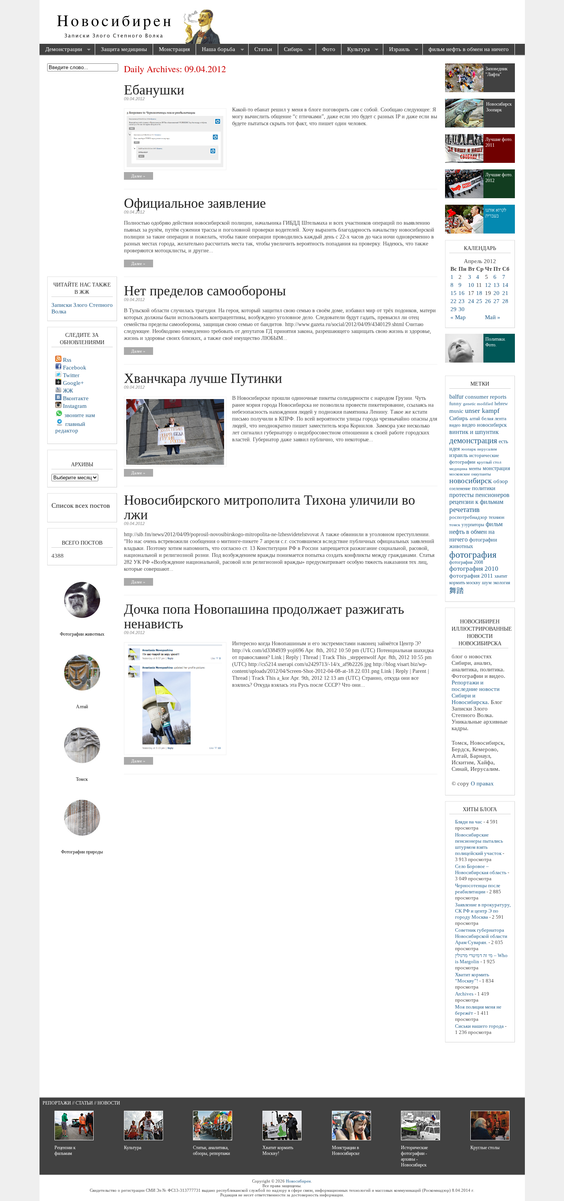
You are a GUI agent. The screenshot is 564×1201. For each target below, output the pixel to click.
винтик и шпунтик (474, 432)
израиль (458, 455)
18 (479, 293)
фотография (472, 555)
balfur (456, 396)
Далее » (138, 176)
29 (453, 309)
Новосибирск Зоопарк (499, 107)
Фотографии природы (82, 852)
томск (454, 524)
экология (501, 582)
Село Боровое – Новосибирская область (480, 869)
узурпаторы (473, 524)
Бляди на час (468, 822)
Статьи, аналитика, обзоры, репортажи (211, 1150)
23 (461, 301)
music (456, 411)
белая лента (494, 418)
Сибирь (290, 49)
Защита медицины (124, 49)
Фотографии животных (82, 634)
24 (471, 301)
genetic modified (478, 403)
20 (496, 293)
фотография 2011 (471, 576)
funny (455, 403)
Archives (464, 994)
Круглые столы (485, 1147)
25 (479, 301)
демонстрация (473, 440)
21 (505, 293)
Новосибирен (298, 1181)
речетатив (464, 509)
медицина (458, 468)
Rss (66, 360)
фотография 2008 (466, 562)
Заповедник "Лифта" (496, 71)
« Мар (458, 317)
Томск (82, 779)
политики (483, 488)
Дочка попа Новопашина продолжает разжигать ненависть (264, 615)
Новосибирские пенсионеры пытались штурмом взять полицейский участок (479, 844)
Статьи (263, 49)
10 (471, 285)
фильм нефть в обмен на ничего (469, 49)
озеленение (459, 488)
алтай (475, 418)
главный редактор (70, 427)
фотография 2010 (473, 568)
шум (486, 582)
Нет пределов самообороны (205, 290)
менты (475, 468)
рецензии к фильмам (476, 502)
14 (505, 285)
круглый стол (489, 462)
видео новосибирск (484, 425)
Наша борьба (215, 49)
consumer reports (485, 397)
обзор (500, 481)
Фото (328, 49)
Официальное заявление (195, 202)
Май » (492, 317)
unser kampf (482, 410)
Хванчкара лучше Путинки (203, 377)
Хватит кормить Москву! (277, 1150)
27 (496, 301)
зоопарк (468, 449)
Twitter (70, 375)
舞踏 (456, 590)
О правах (482, 783)
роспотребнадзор (468, 517)
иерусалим (487, 449)
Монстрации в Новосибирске (346, 1150)
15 (453, 293)
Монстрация (174, 49)
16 (461, 293)
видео (454, 425)
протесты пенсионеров (479, 495)
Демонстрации (61, 49)
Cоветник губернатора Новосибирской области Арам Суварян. (481, 936)
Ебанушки (154, 89)
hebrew (501, 403)
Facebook (73, 367)
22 (453, 301)
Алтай (82, 706)
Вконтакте (75, 398)
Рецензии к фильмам (65, 1150)
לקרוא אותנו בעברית (495, 213)
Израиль (396, 49)
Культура (355, 49)
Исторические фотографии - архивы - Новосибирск (414, 1156)
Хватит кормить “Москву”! (472, 978)
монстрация (496, 468)
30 (461, 309)
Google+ (72, 383)
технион (496, 517)
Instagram (74, 406)
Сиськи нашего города (479, 1026)
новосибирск (470, 480)
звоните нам (79, 415)
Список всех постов (80, 505)
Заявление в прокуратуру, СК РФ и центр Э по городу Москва (483, 911)
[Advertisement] (326, 23)
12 (488, 285)
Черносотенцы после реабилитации (477, 889)
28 (505, 301)
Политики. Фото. (495, 342)
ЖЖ (67, 391)
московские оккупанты (470, 474)
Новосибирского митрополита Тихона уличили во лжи (269, 506)
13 (496, 285)
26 (488, 301)
